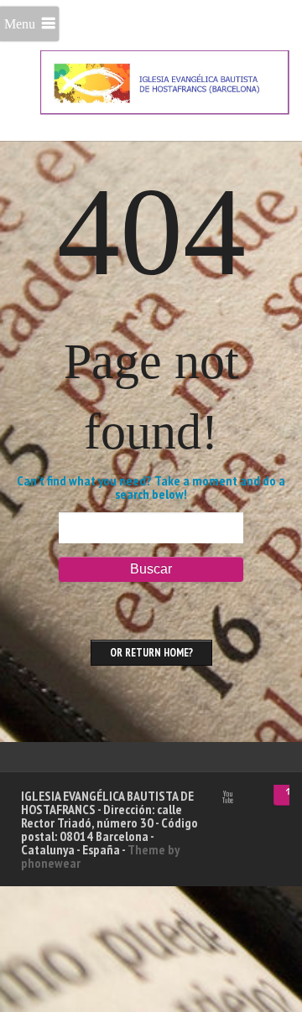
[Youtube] (227, 797)
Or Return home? (151, 653)
